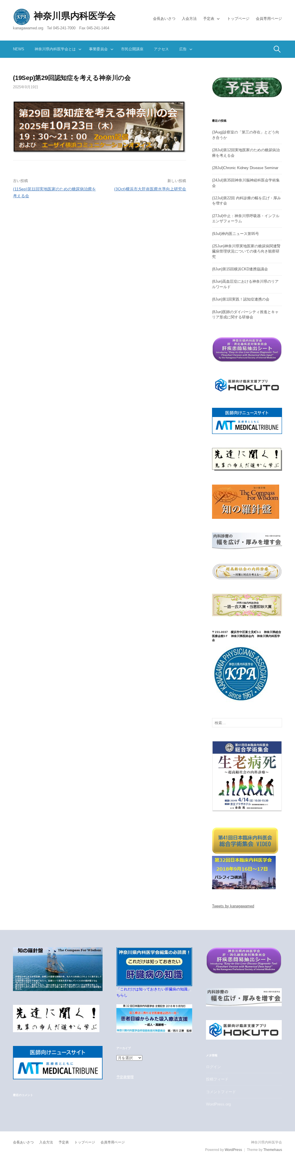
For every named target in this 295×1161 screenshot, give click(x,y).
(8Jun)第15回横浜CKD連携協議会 (240, 269)
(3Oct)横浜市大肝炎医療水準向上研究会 (150, 189)
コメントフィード (221, 1092)
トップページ (238, 18)
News (18, 49)
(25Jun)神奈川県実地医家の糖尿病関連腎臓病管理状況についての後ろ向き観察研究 (246, 251)
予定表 (208, 18)
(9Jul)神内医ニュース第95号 (235, 234)
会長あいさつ (164, 18)
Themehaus (272, 1150)
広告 (183, 49)
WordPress (233, 1150)
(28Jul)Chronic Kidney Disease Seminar (245, 168)
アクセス (161, 49)
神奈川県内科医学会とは (55, 49)
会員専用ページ (269, 18)
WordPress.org (218, 1104)
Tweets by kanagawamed (233, 906)
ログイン (213, 1067)
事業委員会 (98, 49)
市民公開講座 (132, 49)
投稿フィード (217, 1079)
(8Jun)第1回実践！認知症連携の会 (240, 299)
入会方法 (189, 18)
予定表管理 (124, 1077)
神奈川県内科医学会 (75, 16)
